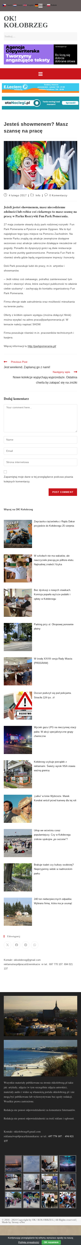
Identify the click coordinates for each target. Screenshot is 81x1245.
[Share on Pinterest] (25, 945)
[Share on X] (7, 945)
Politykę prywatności (28, 1242)
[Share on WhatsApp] (34, 945)
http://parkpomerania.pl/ (42, 346)
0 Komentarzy (58, 195)
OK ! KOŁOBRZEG (43, 1219)
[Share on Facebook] (16, 945)
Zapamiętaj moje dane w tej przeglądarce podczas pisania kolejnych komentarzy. (38, 479)
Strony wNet (18, 1222)
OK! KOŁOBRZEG (26, 22)
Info (38, 195)
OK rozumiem (51, 1242)
